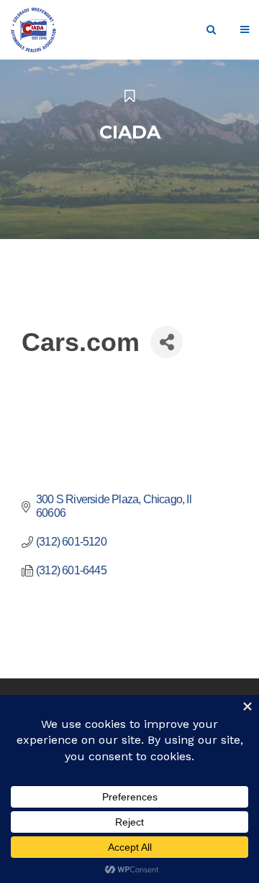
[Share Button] (166, 342)
